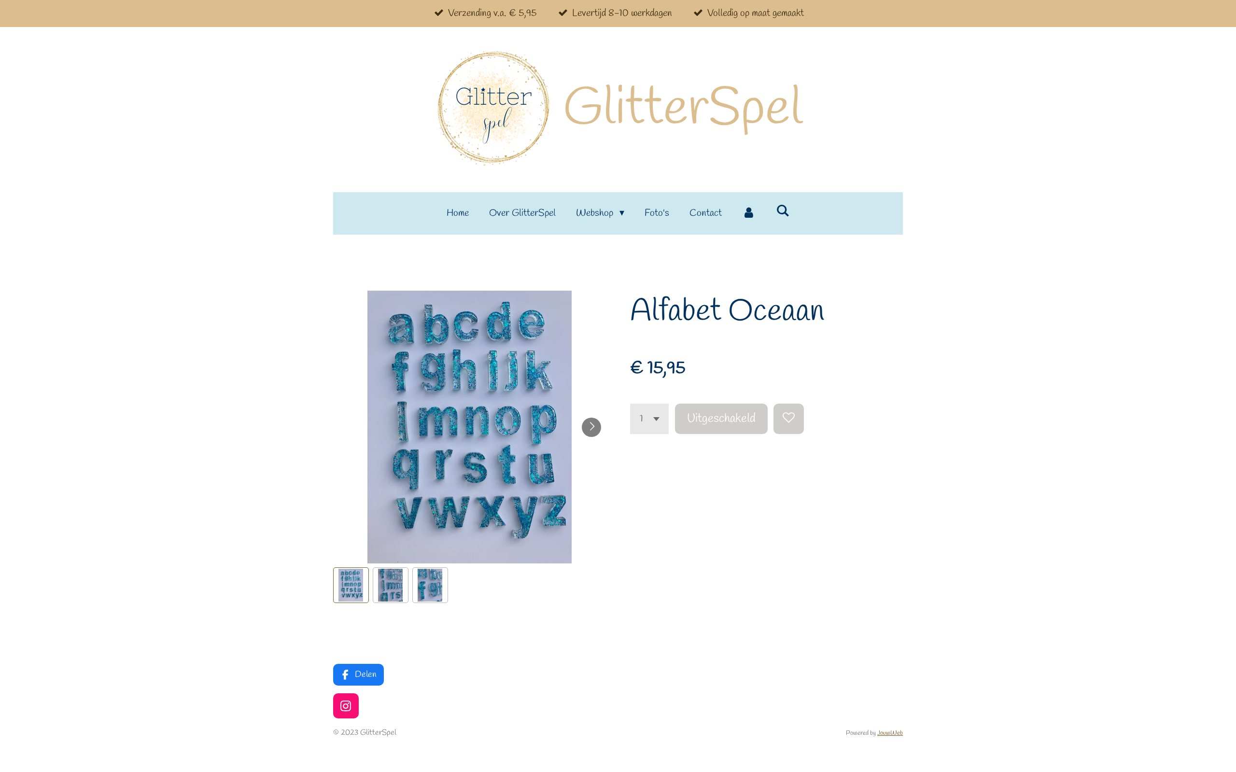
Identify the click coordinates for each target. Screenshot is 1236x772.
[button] (351, 585)
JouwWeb (890, 733)
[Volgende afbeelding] (591, 427)
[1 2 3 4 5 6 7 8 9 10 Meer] (649, 419)
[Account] (748, 213)
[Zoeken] (782, 211)
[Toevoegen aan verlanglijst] (788, 419)
